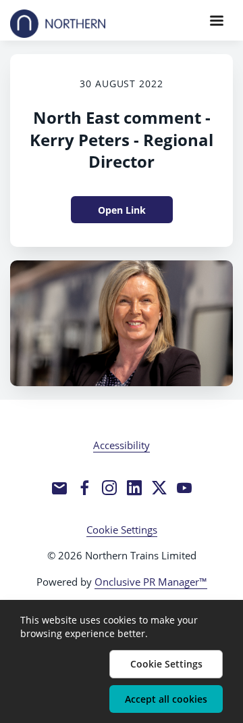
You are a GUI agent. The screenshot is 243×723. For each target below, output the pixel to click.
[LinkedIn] (134, 487)
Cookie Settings (121, 529)
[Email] (59, 487)
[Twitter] (159, 487)
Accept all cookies (166, 699)
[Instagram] (109, 487)
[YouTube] (184, 487)
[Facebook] (84, 487)
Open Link (122, 210)
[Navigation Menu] (216, 20)
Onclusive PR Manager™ (150, 581)
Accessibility (121, 445)
